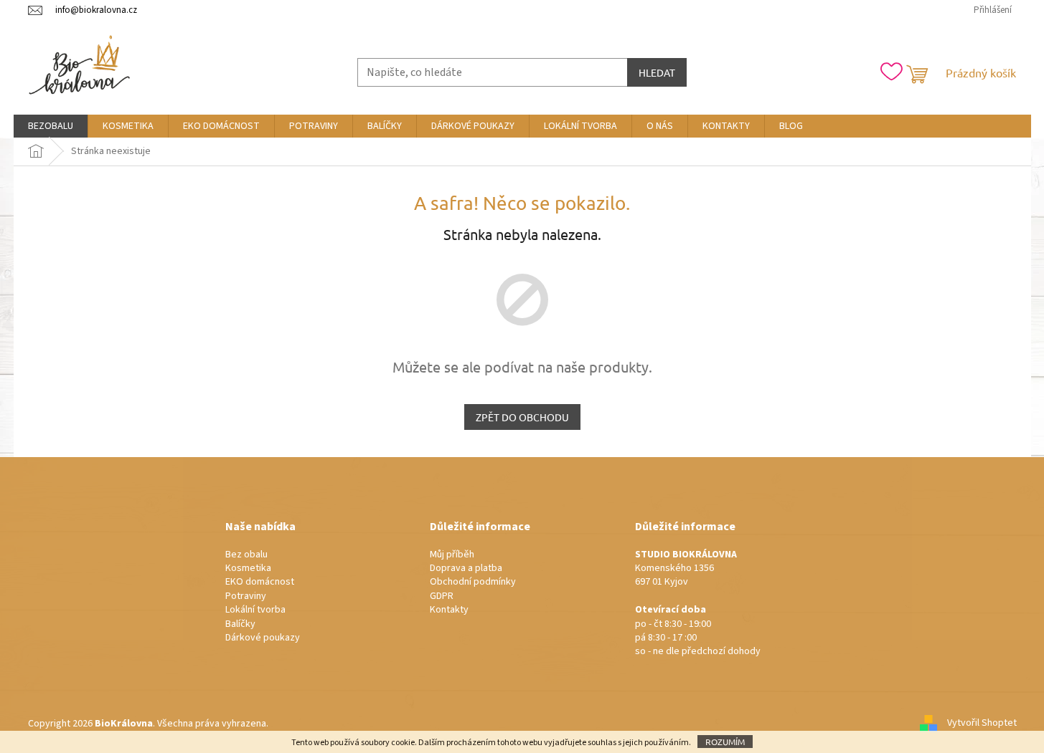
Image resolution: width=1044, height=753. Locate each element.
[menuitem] (51, 126)
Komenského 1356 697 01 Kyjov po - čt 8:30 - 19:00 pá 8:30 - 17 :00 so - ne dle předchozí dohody (698, 603)
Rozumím (725, 741)
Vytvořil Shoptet (982, 723)
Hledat (657, 72)
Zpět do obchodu (522, 417)
